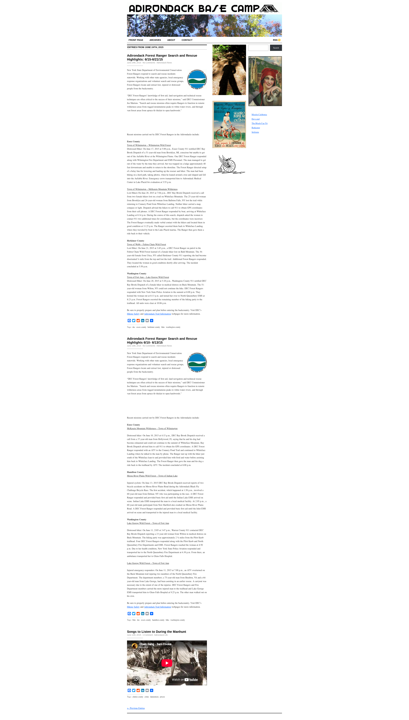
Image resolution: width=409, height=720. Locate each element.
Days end (256, 118)
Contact (187, 40)
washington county (173, 327)
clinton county (137, 696)
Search (276, 47)
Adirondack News (164, 63)
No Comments (149, 63)
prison (162, 696)
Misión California (259, 114)
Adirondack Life (161, 635)
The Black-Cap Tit (260, 123)
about (171, 40)
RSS (275, 40)
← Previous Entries (136, 708)
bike (134, 620)
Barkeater (256, 127)
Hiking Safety (133, 313)
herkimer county (154, 327)
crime (147, 696)
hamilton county (158, 620)
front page (136, 40)
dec (133, 327)
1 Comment (148, 635)
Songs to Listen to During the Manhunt (156, 631)
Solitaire (255, 132)
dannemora (154, 696)
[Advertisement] (164, 124)
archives (155, 40)
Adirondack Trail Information (157, 313)
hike (163, 327)
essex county (141, 327)
